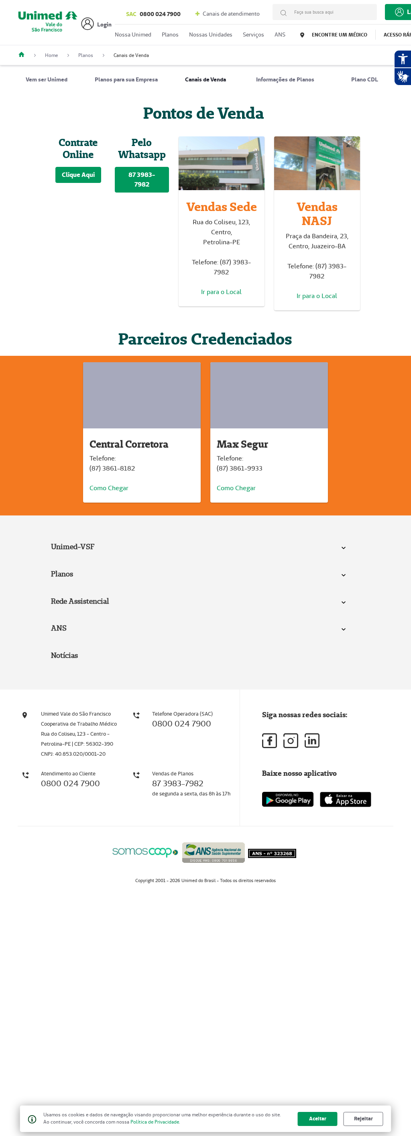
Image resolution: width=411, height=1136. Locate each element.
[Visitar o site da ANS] (213, 851)
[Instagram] (290, 740)
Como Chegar (109, 488)
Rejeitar (363, 1118)
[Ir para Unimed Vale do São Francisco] (48, 24)
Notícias (64, 655)
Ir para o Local (221, 292)
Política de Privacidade (154, 1122)
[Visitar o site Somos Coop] (145, 851)
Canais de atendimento (230, 13)
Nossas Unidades (210, 34)
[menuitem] (46, 79)
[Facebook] (269, 740)
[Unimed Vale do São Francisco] (24, 55)
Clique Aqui (78, 174)
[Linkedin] (312, 740)
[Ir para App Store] (345, 799)
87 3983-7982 (141, 179)
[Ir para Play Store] (287, 799)
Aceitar (317, 1118)
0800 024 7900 (153, 14)
